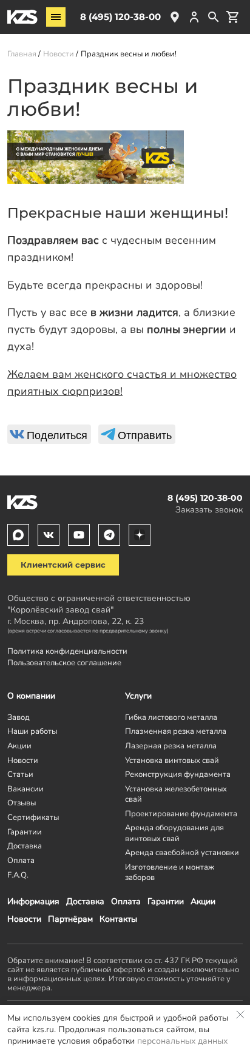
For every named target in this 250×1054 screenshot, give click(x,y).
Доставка (85, 901)
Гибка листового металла (171, 717)
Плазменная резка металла (175, 731)
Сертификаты (33, 817)
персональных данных (182, 1041)
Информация (33, 901)
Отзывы (21, 802)
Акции (203, 901)
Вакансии (25, 789)
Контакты (118, 919)
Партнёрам (70, 919)
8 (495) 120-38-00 (120, 16)
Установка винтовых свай (172, 760)
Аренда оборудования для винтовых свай (174, 832)
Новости (24, 919)
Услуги (138, 696)
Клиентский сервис (63, 564)
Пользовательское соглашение (64, 662)
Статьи (20, 774)
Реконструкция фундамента (178, 774)
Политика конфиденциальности (67, 651)
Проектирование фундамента (181, 813)
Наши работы (32, 731)
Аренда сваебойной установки (182, 852)
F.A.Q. (18, 875)
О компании (31, 696)
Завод (18, 717)
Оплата (126, 901)
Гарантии (165, 901)
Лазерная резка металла (171, 745)
